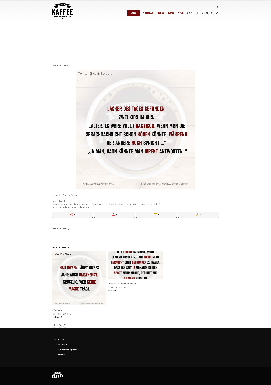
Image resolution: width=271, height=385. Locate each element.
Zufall (171, 13)
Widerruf (61, 355)
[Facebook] (198, 13)
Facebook (54, 325)
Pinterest (60, 325)
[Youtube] (207, 13)
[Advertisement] (135, 42)
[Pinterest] (203, 13)
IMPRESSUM (59, 339)
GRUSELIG (57, 309)
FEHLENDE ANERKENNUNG (122, 283)
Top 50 (161, 13)
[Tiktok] (217, 13)
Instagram (65, 325)
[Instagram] (212, 13)
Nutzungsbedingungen (67, 350)
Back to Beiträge (63, 65)
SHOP (189, 13)
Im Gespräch (148, 13)
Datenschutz (63, 344)
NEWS (180, 13)
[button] (218, 7)
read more (56, 317)
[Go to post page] (79, 278)
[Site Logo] (62, 11)
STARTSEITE (133, 13)
